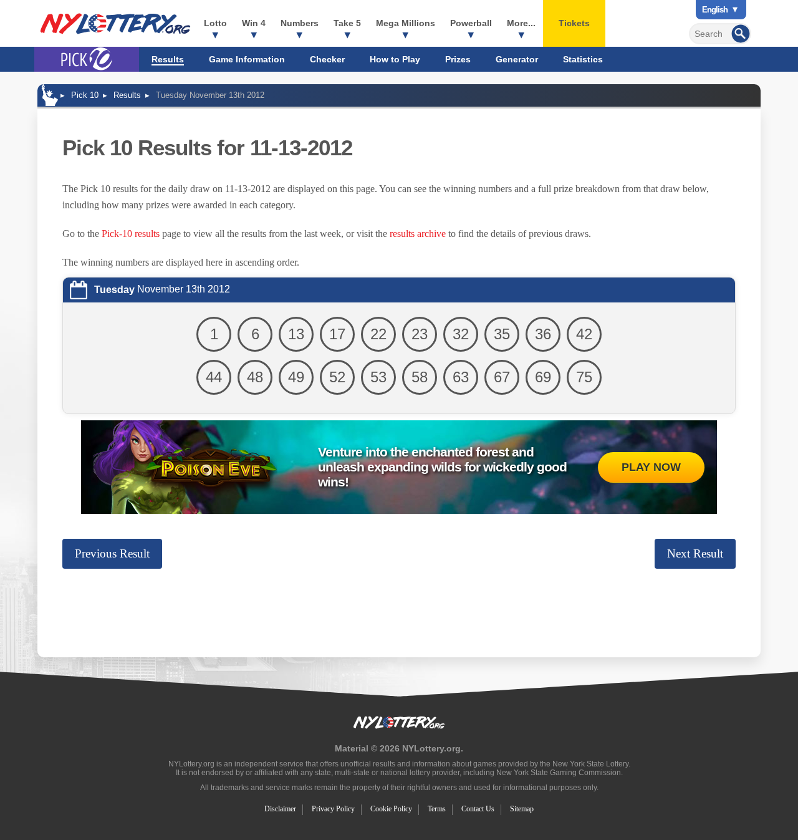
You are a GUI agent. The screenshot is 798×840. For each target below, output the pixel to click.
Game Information (247, 59)
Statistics (583, 59)
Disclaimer (280, 808)
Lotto (215, 23)
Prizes (458, 59)
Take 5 (347, 23)
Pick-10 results (131, 233)
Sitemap (522, 808)
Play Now (651, 467)
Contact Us (477, 808)
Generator (517, 59)
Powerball (471, 23)
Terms (437, 808)
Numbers (300, 23)
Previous (112, 553)
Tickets (574, 23)
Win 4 (254, 23)
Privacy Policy (333, 808)
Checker (327, 59)
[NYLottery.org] (115, 24)
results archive (418, 233)
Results (167, 59)
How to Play (395, 59)
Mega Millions (405, 23)
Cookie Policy (391, 808)
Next (695, 553)
